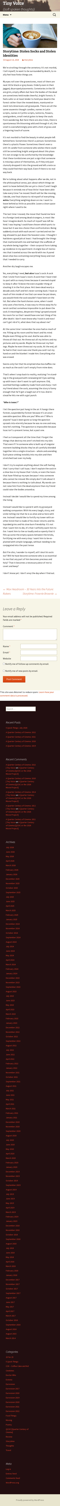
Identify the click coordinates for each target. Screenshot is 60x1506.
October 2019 (12, 1180)
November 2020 (13, 1126)
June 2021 (10, 1095)
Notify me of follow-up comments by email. (27, 663)
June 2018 (10, 1252)
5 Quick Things (12, 1361)
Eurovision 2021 (12, 1406)
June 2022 (10, 1054)
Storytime (28, 60)
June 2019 (10, 1198)
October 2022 (12, 1036)
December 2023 (13, 978)
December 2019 (13, 1171)
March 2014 (11, 1338)
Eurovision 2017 (12, 1388)
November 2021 (13, 1072)
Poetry (9, 1424)
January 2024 (11, 973)
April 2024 (10, 960)
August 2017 (11, 1297)
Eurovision (10, 1384)
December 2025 (13, 879)
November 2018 (13, 1230)
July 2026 (10, 847)
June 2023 (10, 1000)
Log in (8, 1469)
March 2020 (11, 1158)
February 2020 (12, 1162)
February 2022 (12, 1063)
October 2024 (12, 933)
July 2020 (10, 1140)
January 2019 (11, 1221)
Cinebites (10, 1370)
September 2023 (13, 987)
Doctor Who (11, 1375)
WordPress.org (12, 1482)
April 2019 (10, 1207)
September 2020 (13, 1131)
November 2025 (13, 883)
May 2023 (10, 1005)
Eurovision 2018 (12, 1393)
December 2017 (13, 1279)
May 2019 (10, 1203)
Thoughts (10, 1445)
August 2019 (11, 1189)
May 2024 (10, 955)
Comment (9, 626)
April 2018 (10, 1261)
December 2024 (13, 924)
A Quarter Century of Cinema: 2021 (21, 736)
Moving (9, 1420)
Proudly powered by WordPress (30, 1500)
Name (6, 646)
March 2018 (11, 1266)
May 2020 (10, 1149)
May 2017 (10, 1306)
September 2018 (13, 1239)
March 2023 (11, 1014)
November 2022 (13, 1032)
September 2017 (13, 1293)
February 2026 (12, 870)
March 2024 (11, 964)
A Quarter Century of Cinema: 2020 (21, 741)
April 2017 (10, 1311)
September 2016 (13, 1324)
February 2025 (12, 915)
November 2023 (13, 982)
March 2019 (11, 1212)
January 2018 (11, 1275)
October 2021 (12, 1077)
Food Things (11, 1415)
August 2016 (11, 1329)
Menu (6, 14)
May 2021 (10, 1099)
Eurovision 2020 (12, 1402)
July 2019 (10, 1194)
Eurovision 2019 (12, 1397)
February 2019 (12, 1216)
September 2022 (13, 1041)
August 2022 (11, 1045)
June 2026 (10, 852)
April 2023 (10, 1009)
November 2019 (13, 1176)
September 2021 (13, 1081)
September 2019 (13, 1185)
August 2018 (11, 1243)
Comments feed (13, 1478)
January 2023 (11, 1023)
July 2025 (10, 897)
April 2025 (10, 906)
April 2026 (10, 861)
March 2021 (11, 1108)
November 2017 (13, 1284)
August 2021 (11, 1086)
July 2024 (10, 946)
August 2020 (11, 1135)
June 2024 (10, 951)
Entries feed (11, 1473)
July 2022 (10, 1050)
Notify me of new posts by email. (21, 670)
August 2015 (11, 1333)
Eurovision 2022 (12, 1411)
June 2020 (10, 1144)
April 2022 (10, 1059)
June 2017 (10, 1302)
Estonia (9, 1379)
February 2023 (12, 1018)
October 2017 (12, 1288)
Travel (8, 1450)
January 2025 (11, 919)
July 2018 (10, 1248)
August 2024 (11, 942)
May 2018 (10, 1257)
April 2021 (10, 1104)
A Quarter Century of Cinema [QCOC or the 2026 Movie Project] (20, 770)
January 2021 (11, 1117)
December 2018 (13, 1225)
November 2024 (13, 928)
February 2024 (12, 969)
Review (9, 1436)
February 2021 (12, 1113)
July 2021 (10, 1090)
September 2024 (13, 937)
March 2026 (11, 865)
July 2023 (10, 996)
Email (6, 652)
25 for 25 (9, 1357)
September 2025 (13, 892)
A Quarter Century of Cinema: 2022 (21, 732)
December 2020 (13, 1122)
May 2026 (10, 856)
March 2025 (11, 910)
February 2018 (12, 1270)
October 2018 (12, 1234)
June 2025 (10, 901)
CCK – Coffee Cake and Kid (17, 1366)
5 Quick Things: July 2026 (16, 727)
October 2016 (12, 1320)
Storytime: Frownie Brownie (40, 593)
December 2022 (13, 1027)
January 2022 (11, 1068)
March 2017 (11, 1315)
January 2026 (11, 874)
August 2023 (11, 991)
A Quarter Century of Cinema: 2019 (21, 746)
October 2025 (12, 888)
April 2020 (10, 1153)
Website (7, 658)
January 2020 (11, 1167)
